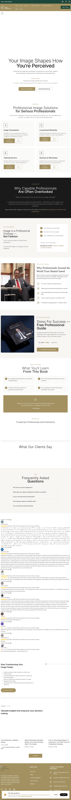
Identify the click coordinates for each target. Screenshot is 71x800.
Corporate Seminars (47, 5)
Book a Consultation (27, 89)
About (21, 5)
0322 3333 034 (8, 1)
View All (35, 755)
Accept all (64, 794)
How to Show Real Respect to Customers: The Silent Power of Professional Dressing (59, 742)
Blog (21, 9)
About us (32, 771)
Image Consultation (35, 5)
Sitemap (32, 784)
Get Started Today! (7, 690)
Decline (56, 794)
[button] (35, 487)
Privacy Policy (34, 780)
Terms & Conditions (35, 777)
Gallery (16, 9)
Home (16, 5)
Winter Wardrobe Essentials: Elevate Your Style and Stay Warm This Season (34, 742)
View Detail (18, 140)
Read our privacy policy (26, 796)
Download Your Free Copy (48, 349)
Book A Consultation (9, 140)
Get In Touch (65, 7)
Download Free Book (44, 89)
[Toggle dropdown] (28, 5)
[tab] (24, 429)
